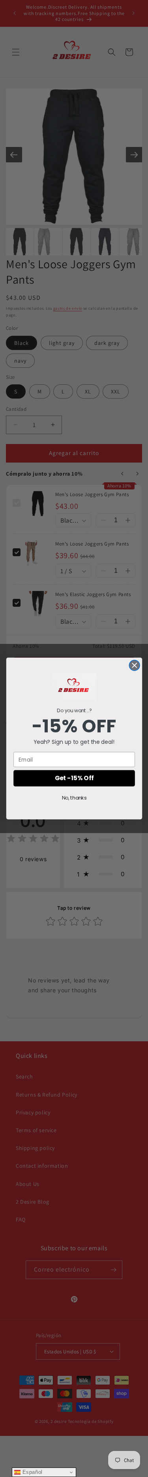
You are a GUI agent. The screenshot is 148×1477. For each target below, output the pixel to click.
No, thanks (74, 798)
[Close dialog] (134, 665)
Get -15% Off (74, 778)
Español (32, 1472)
